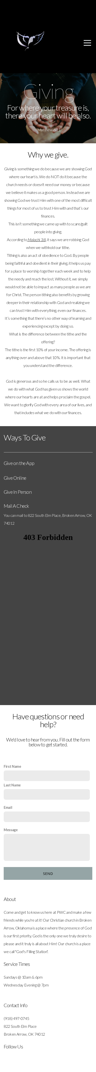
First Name (12, 766)
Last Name (12, 785)
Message (11, 830)
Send (48, 873)
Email (8, 807)
